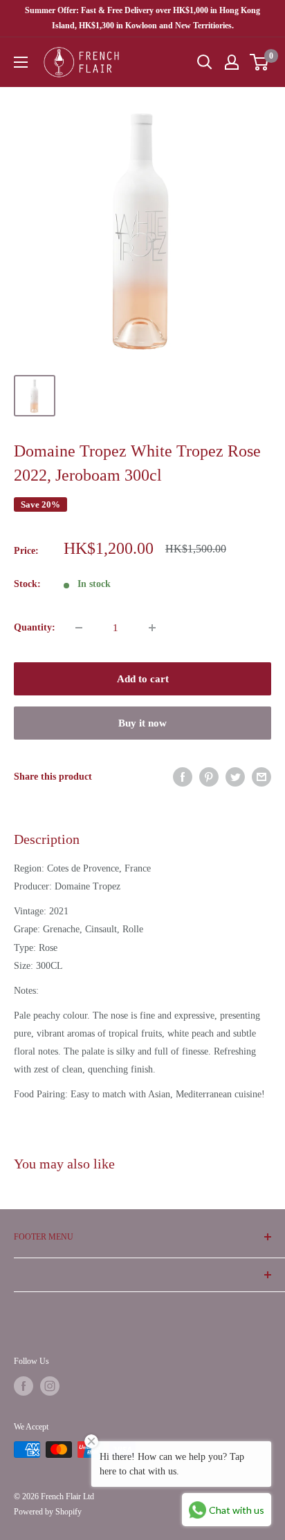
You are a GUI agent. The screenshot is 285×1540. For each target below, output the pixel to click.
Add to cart (143, 678)
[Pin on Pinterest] (209, 777)
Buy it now (142, 723)
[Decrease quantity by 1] (78, 627)
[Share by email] (261, 777)
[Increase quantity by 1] (152, 627)
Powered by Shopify (48, 1512)
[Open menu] (21, 62)
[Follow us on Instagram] (49, 1386)
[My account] (232, 62)
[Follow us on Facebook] (23, 1386)
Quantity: (34, 627)
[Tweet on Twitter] (235, 777)
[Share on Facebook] (182, 777)
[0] (259, 62)
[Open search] (204, 62)
